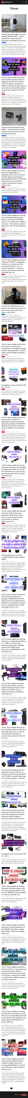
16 (20, 432)
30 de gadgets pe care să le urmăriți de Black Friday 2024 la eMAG (13, 557)
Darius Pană (10, 42)
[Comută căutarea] (23, 2)
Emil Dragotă (9, 94)
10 (17, 653)
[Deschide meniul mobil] (26, 2)
